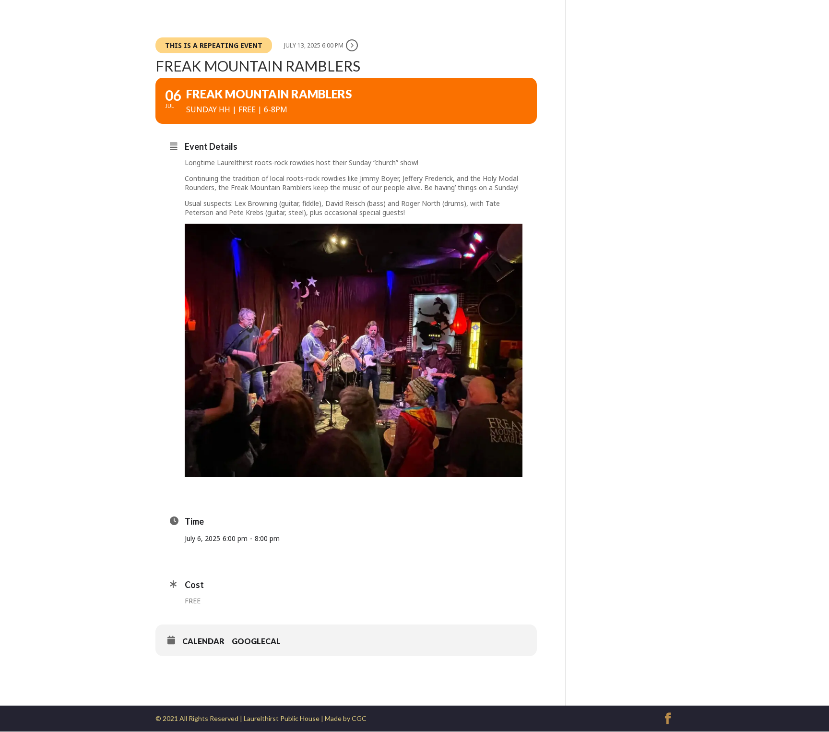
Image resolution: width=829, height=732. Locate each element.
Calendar (203, 641)
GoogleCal (256, 641)
